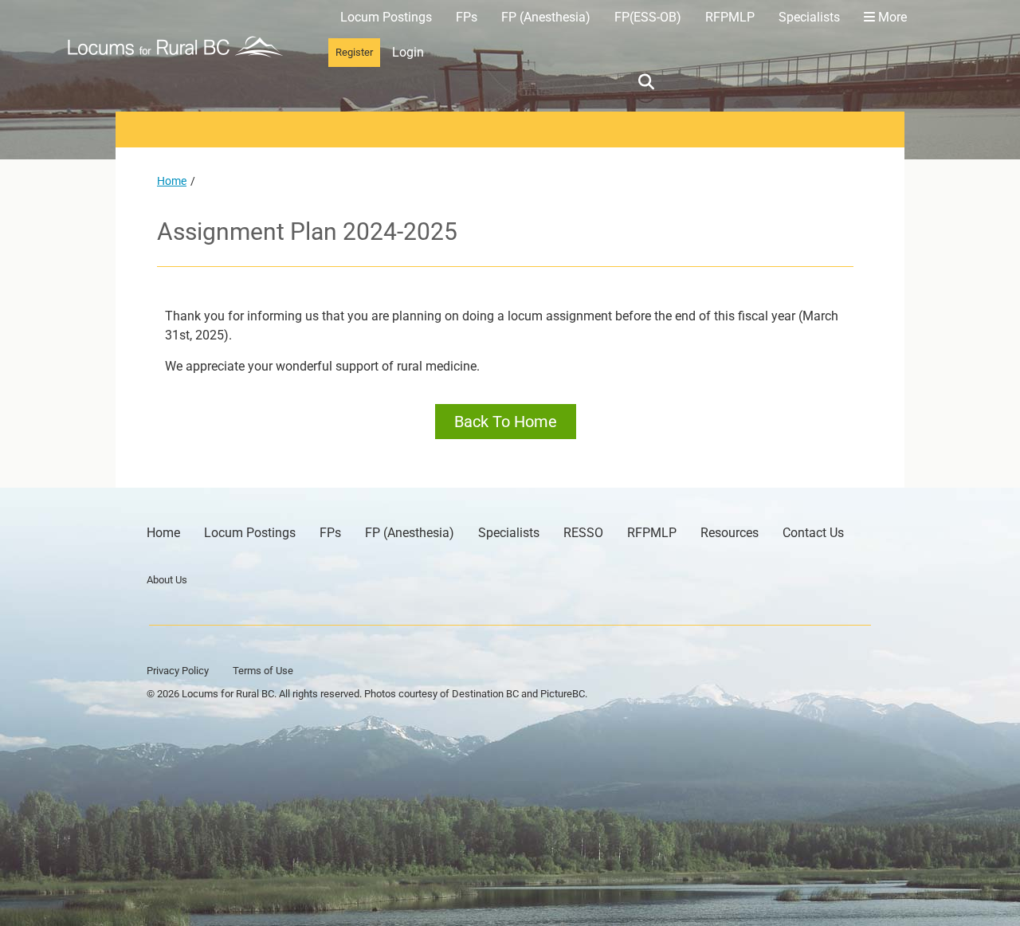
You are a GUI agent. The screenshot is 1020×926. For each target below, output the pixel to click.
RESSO (583, 532)
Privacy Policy (178, 671)
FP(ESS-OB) (647, 17)
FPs (466, 17)
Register (354, 52)
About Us (167, 580)
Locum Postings (386, 17)
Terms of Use (263, 671)
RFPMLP (730, 17)
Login (408, 52)
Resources (729, 532)
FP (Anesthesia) (545, 17)
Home (171, 181)
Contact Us (813, 532)
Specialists (809, 17)
